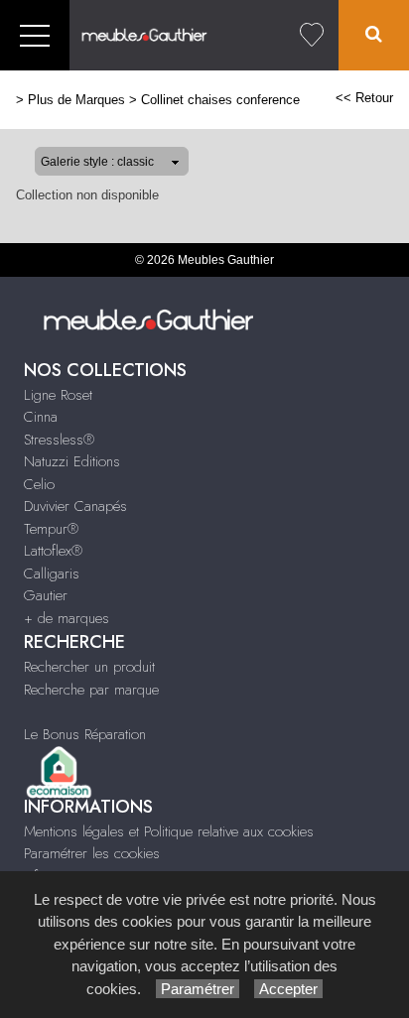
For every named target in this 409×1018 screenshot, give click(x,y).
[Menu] (34, 35)
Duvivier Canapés (75, 506)
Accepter (288, 988)
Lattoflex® (53, 551)
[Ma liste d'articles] (312, 35)
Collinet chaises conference (220, 99)
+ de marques (66, 618)
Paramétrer (197, 988)
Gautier (46, 595)
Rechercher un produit (89, 667)
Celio (39, 484)
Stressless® (59, 439)
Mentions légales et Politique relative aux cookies (169, 831)
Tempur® (51, 529)
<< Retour (364, 97)
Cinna (41, 417)
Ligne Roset (58, 395)
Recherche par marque (91, 689)
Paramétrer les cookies (92, 853)
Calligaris (51, 573)
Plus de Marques (76, 99)
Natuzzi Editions (72, 461)
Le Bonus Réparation (85, 734)
